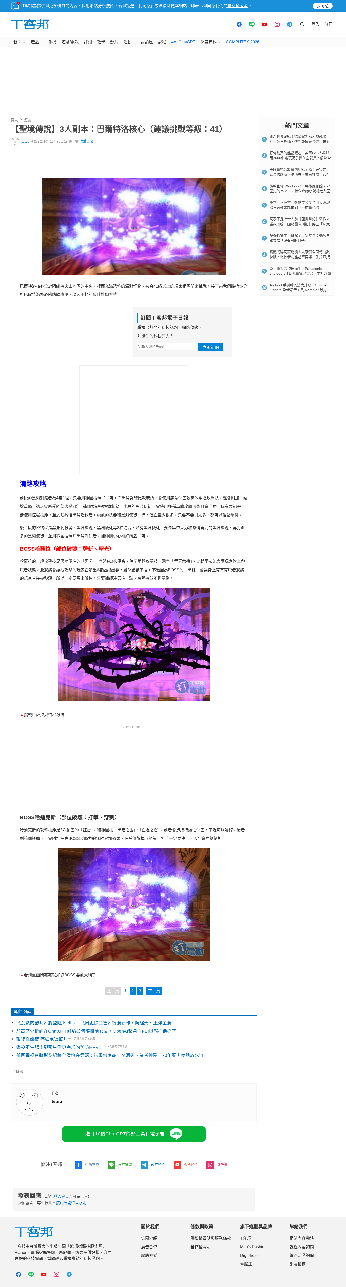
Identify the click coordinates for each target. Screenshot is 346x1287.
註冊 (328, 24)
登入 (315, 24)
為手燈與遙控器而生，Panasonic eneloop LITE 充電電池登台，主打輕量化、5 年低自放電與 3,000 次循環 (300, 273)
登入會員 (61, 1196)
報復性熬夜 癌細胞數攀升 (42, 1039)
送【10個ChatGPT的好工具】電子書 (125, 1133)
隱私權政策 (237, 6)
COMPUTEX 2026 (242, 42)
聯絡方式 (149, 1255)
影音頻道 (191, 1164)
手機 (52, 42)
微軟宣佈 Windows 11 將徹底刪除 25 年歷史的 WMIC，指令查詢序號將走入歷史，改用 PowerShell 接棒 (301, 191)
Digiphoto (249, 1255)
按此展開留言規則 (71, 1203)
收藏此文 (87, 141)
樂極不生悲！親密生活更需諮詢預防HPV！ (59, 1047)
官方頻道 (158, 1164)
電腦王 (246, 1264)
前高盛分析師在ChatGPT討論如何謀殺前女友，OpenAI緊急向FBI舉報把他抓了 (96, 1031)
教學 (101, 42)
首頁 (14, 120)
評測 (88, 42)
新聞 (17, 42)
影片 (114, 42)
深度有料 (208, 42)
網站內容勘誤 (302, 1238)
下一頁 (154, 991)
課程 (162, 42)
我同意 (323, 6)
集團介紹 (149, 1238)
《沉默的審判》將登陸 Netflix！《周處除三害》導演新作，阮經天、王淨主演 (93, 1022)
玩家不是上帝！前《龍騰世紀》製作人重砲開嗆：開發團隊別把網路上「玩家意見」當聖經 (300, 224)
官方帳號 (125, 1164)
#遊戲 (18, 1071)
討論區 (147, 42)
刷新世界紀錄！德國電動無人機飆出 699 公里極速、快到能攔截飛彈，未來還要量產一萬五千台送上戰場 (300, 141)
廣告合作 (149, 1247)
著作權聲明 (200, 1247)
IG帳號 (222, 1164)
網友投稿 (298, 1264)
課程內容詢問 (302, 1247)
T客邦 (245, 1238)
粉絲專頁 (92, 1164)
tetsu (25, 141)
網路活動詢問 (302, 1255)
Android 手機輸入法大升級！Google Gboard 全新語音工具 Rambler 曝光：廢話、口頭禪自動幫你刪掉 (300, 290)
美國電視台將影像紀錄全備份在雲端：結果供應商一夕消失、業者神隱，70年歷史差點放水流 (110, 1055)
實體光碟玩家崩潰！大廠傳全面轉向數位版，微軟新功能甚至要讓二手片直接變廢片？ (300, 257)
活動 (127, 42)
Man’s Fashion (253, 1247)
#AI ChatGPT (183, 42)
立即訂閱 (211, 347)
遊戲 (27, 120)
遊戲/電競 (70, 42)
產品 (35, 42)
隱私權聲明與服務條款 (210, 1238)
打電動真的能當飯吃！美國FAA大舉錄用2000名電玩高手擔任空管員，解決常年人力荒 (300, 158)
